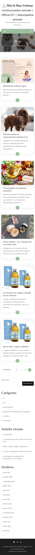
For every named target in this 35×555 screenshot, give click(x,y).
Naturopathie (8, 407)
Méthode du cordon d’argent (14, 86)
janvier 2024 (7, 508)
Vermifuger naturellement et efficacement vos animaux (13, 457)
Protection (7, 421)
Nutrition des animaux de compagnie (16, 412)
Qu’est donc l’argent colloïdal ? (16, 346)
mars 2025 (6, 472)
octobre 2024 (7, 477)
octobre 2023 (7, 517)
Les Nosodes (7, 434)
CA (4, 398)
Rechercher (5, 380)
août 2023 (6, 522)
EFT (4, 403)
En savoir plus (14, 100)
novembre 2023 (8, 513)
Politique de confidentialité (18, 551)
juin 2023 (6, 531)
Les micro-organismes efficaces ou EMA (17, 451)
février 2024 (7, 504)
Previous (7, 370)
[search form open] (31, 31)
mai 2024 (6, 490)
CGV (22, 549)
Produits (6, 416)
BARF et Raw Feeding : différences (15, 447)
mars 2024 (6, 499)
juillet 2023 (7, 526)
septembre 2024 (9, 481)
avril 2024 (6, 495)
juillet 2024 (7, 486)
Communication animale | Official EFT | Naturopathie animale (17, 14)
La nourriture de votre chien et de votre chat (17, 440)
